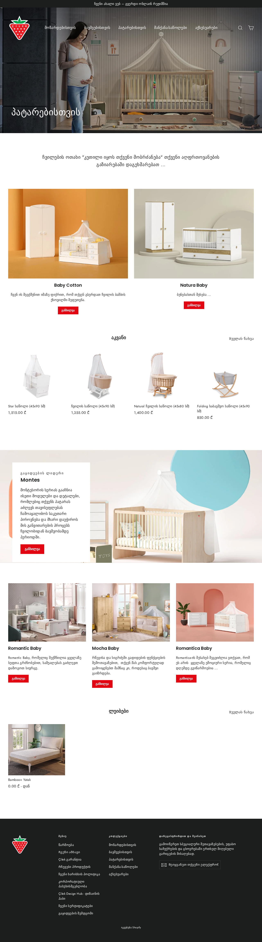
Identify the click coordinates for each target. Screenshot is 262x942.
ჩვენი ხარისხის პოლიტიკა (79, 874)
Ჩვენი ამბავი (69, 852)
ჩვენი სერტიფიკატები (76, 906)
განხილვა (68, 310)
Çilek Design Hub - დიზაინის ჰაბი (79, 896)
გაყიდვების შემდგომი (76, 913)
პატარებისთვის (132, 27)
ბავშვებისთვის (97, 27)
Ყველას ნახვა (241, 338)
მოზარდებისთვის (60, 27)
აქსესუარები (206, 27)
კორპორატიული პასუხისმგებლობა (73, 884)
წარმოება (66, 845)
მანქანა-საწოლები (170, 27)
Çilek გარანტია (70, 859)
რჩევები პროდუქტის (75, 867)
